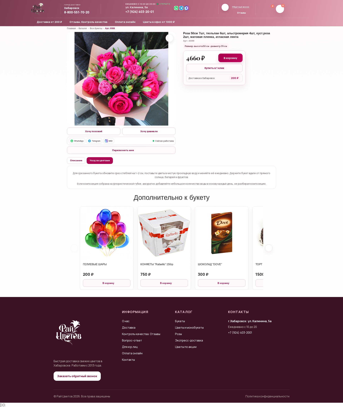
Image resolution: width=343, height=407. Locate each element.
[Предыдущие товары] (74, 248)
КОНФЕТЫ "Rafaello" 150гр (156, 264)
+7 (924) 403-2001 (240, 332)
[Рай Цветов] (37, 9)
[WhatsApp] (176, 8)
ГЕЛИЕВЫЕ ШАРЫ (95, 264)
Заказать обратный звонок (77, 376)
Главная (71, 28)
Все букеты (96, 28)
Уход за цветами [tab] (100, 160)
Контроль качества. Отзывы (141, 334)
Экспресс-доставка (189, 340)
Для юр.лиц (130, 347)
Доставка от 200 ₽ (49, 22)
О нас (126, 321)
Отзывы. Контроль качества (88, 22)
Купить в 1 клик (214, 68)
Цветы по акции (186, 347)
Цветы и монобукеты (189, 327)
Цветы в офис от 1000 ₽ (159, 22)
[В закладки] (169, 38)
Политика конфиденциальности (267, 396)
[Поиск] (260, 9)
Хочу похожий (93, 131)
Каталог (83, 28)
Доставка (128, 327)
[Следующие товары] (268, 248)
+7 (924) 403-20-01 (139, 11)
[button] (73, 8)
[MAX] (186, 8)
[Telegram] (181, 8)
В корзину (230, 58)
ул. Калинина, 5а (136, 7)
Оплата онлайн (125, 22)
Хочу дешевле (149, 131)
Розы (178, 334)
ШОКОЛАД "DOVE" (210, 264)
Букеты (180, 321)
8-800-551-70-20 (76, 12)
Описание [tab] (76, 160)
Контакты (128, 360)
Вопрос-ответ (132, 340)
